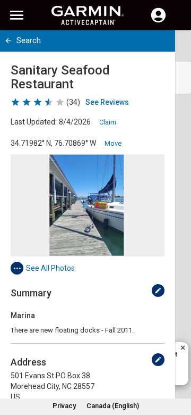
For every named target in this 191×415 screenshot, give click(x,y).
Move (113, 143)
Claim (107, 122)
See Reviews (107, 102)
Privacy (64, 406)
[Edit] (158, 290)
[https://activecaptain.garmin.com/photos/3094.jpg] (87, 205)
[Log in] (158, 21)
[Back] (8, 41)
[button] (178, 367)
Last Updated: (34, 122)
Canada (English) (112, 406)
